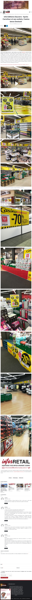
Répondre (6, 503)
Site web (18, 567)
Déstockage (16, 477)
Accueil (5, 14)
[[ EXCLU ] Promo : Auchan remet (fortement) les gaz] (28, 486)
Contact (21, 598)
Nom (2, 564)
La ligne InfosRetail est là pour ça (18, 471)
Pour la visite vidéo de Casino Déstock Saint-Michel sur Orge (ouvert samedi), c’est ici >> (15, 64)
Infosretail (21, 477)
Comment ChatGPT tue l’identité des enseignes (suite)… (20, 489)
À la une (7, 14)
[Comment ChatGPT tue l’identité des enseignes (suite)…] (20, 486)
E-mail (2, 567)
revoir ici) (23, 52)
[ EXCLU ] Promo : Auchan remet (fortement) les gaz (27, 489)
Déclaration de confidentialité (26, 598)
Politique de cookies (16, 598)
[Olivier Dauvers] (6, 12)
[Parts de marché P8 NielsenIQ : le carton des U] (12, 486)
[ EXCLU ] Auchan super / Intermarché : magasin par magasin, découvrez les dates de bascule (4, 490)
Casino (10, 477)
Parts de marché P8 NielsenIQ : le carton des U (11, 489)
